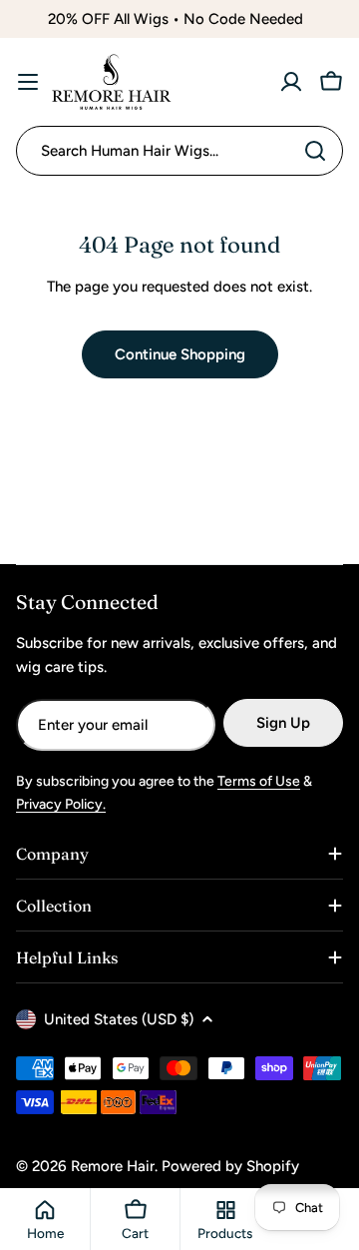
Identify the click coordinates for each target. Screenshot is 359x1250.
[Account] (291, 82)
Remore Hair (113, 1166)
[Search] (315, 151)
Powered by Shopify (230, 1166)
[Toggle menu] (28, 82)
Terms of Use (258, 781)
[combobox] (179, 151)
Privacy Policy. (61, 804)
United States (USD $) (118, 1019)
